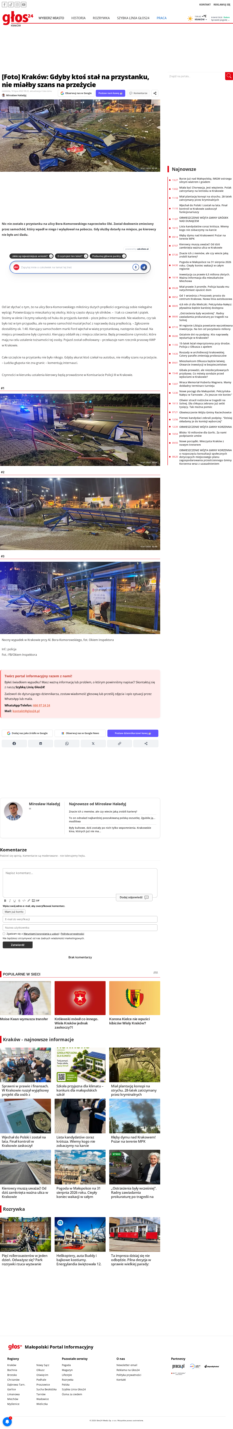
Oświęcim (42, 1375)
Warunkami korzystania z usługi (41, 933)
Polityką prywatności (72, 933)
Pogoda (66, 1365)
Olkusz (40, 1370)
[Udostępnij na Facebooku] (14, 743)
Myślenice (13, 1404)
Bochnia (12, 1370)
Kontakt (121, 1379)
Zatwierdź (17, 945)
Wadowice (42, 1399)
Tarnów (41, 1394)
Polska (66, 1384)
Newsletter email (126, 1365)
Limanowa (13, 1394)
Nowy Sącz (42, 1365)
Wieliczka (42, 1404)
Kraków (11, 1365)
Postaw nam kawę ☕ (110, 93)
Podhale (41, 1379)
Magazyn (67, 1370)
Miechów (12, 1399)
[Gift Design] (178, 1373)
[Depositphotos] (212, 1366)
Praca (162, 18)
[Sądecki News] (195, 1366)
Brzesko (12, 1375)
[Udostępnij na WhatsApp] (66, 743)
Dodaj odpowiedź (131, 897)
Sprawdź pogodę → (220, 20)
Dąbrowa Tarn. (16, 1384)
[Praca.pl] (178, 1366)
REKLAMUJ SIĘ (222, 4)
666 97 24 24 (41, 705)
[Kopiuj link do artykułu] (119, 743)
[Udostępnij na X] (93, 743)
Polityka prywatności (128, 1375)
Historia (78, 18)
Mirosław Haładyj (16, 95)
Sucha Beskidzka (46, 1389)
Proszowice (43, 1384)
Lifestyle (67, 1375)
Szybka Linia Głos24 (133, 18)
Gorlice (11, 1389)
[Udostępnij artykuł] (154, 93)
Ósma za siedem (72, 1394)
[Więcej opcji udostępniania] (145, 743)
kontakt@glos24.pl (26, 711)
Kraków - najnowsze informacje (38, 1039)
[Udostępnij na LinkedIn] (40, 743)
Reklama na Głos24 (128, 1370)
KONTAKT (205, 4)
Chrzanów (13, 1379)
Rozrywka (101, 18)
